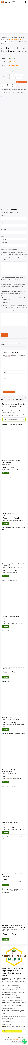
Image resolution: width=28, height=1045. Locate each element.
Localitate (4, 242)
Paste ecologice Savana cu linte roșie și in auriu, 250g (14, 564)
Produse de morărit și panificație (14, 567)
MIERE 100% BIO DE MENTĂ (10, 822)
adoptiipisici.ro (5, 1023)
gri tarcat (12, 77)
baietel (16, 75)
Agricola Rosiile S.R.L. (17, 778)
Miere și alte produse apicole (14, 719)
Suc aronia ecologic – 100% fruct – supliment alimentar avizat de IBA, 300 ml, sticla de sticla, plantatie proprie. (13, 927)
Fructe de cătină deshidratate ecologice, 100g (11, 770)
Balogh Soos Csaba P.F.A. (18, 829)
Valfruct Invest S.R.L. (16, 936)
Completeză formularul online (13, 1031)
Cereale (9, 515)
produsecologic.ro (6, 1002)
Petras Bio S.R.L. (15, 572)
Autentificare (21, 2)
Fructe (8, 464)
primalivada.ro (5, 995)
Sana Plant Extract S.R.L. (17, 623)
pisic (17, 77)
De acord (4, 296)
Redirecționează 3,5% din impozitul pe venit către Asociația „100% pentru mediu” (12, 972)
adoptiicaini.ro (5, 1019)
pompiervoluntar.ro (6, 1026)
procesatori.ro (5, 1005)
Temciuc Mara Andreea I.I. (18, 520)
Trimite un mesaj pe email (15, 69)
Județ (2, 236)
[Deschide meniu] (25, 2)
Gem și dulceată (11, 618)
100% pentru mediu (10, 2)
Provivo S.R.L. (15, 469)
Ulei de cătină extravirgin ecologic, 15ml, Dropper (12, 874)
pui (21, 77)
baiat (11, 75)
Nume (3, 215)
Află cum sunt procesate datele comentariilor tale (12, 399)
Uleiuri (8, 876)
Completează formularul (7, 41)
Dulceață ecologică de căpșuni (11, 616)
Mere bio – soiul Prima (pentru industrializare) (11, 461)
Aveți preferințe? (6, 302)
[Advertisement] (14, 18)
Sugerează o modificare (21, 82)
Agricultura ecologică (7, 410)
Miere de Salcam (7, 718)
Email (3, 222)
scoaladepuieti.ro (6, 1015)
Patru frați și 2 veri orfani (20, 343)
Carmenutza (17, 205)
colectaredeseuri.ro (6, 1010)
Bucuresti (12, 61)
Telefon (3, 229)
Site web (4, 384)
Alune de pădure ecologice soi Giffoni (13, 667)
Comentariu (5, 359)
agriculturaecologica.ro (7, 999)
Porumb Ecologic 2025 (8, 513)
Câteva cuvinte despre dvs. (9, 249)
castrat (21, 75)
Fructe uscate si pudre (12, 773)
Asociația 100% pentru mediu (16, 39)
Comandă (5, 473)
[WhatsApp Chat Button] (24, 1041)
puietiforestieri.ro (6, 992)
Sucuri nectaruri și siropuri (13, 930)
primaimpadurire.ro (6, 987)
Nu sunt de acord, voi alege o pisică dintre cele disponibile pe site (13, 298)
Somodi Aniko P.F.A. (16, 674)
